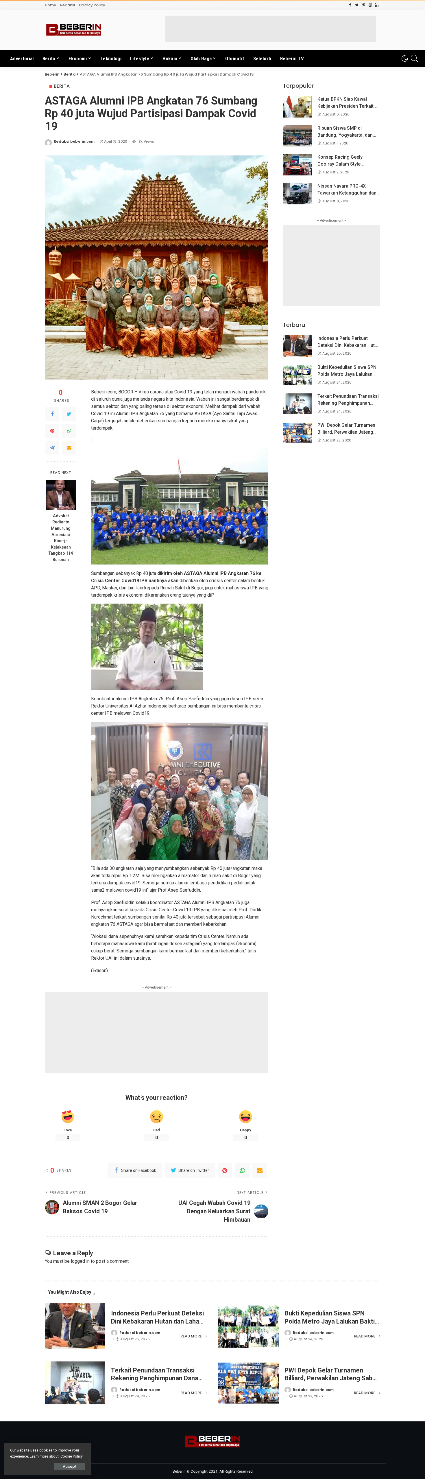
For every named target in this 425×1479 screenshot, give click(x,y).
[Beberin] (74, 30)
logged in (80, 1261)
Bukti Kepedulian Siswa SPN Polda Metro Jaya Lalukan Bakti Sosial (346, 374)
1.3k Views (145, 141)
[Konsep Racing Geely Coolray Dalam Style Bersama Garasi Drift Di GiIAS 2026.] (297, 164)
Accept (70, 1466)
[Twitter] (69, 414)
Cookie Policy (71, 1456)
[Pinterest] (52, 431)
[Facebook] (52, 414)
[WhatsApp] (69, 431)
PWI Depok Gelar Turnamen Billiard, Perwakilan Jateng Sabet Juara (346, 432)
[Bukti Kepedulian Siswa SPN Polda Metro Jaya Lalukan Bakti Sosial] (297, 375)
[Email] (69, 447)
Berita (62, 86)
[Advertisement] (270, 29)
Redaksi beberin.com (74, 141)
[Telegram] (52, 447)
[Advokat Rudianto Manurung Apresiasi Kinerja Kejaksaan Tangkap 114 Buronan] (61, 495)
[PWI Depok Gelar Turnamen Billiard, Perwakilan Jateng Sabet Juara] (297, 432)
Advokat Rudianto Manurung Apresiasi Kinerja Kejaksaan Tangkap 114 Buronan (61, 538)
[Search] (414, 58)
